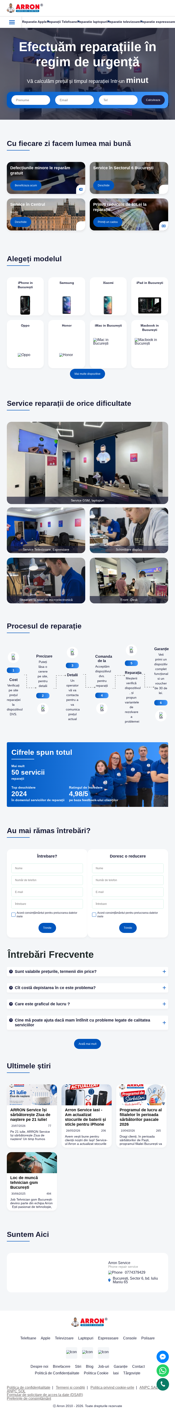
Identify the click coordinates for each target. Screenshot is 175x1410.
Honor (67, 325)
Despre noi (39, 1366)
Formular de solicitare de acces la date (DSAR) (45, 1395)
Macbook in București (150, 328)
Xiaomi (108, 283)
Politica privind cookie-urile (112, 1387)
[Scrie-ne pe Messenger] (163, 1357)
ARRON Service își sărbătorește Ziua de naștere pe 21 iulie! (30, 1115)
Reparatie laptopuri (92, 22)
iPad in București (149, 283)
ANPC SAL (148, 1387)
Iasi (116, 1373)
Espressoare (108, 1338)
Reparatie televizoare (123, 22)
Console (130, 1338)
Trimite (47, 927)
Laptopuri (85, 1338)
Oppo (25, 325)
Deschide (104, 185)
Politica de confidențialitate (28, 1387)
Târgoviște (131, 1373)
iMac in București (108, 325)
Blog (89, 1366)
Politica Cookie (96, 1373)
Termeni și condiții (70, 1387)
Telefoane (28, 1338)
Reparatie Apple (34, 22)
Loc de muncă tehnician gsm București (24, 1182)
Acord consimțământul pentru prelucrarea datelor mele (47, 914)
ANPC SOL (16, 1391)
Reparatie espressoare (157, 22)
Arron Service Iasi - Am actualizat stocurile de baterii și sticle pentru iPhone (85, 1117)
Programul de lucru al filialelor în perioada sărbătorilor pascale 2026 (141, 1117)
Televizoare (64, 1338)
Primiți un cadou (108, 222)
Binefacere (61, 1366)
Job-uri (103, 1366)
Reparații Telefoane (62, 22)
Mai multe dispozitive (87, 373)
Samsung (66, 283)
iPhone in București (25, 285)
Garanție (121, 1366)
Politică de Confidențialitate (57, 1373)
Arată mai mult (87, 1044)
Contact (138, 1366)
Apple (45, 1338)
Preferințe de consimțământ (29, 1398)
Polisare (148, 1338)
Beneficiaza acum (26, 185)
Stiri (78, 1366)
